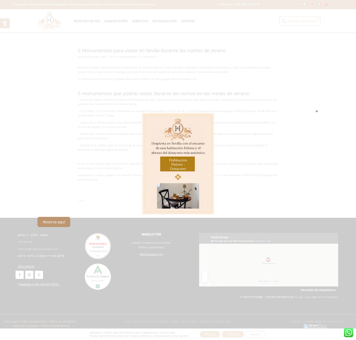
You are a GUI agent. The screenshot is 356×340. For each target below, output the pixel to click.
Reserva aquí (54, 221)
